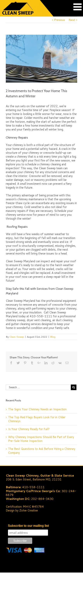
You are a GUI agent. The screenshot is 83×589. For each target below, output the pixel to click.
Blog (52, 336)
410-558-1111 (33, 487)
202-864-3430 (42, 499)
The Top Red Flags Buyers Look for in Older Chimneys (36, 419)
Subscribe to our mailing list (28, 525)
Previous (59, 20)
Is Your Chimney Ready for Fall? (29, 429)
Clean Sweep (16, 336)
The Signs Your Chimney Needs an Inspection (37, 409)
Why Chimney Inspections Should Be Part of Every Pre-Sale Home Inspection (41, 439)
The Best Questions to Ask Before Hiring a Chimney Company (41, 451)
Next (72, 20)
